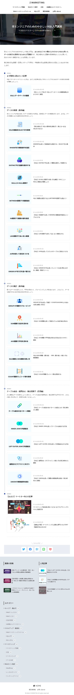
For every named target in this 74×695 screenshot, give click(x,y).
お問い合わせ (57, 11)
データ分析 (10, 660)
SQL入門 (37, 11)
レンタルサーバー (12, 672)
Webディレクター (12, 612)
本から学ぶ (10, 640)
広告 (42, 7)
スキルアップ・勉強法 (13, 628)
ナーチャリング (12, 656)
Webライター (11, 616)
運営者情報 (46, 11)
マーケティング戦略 (19, 7)
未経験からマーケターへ (54, 7)
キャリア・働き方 (12, 608)
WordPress (10, 668)
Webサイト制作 (33, 7)
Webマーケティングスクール (22, 11)
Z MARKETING (37, 2)
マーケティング (11, 644)
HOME (38, 686)
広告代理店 (10, 620)
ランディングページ (13, 676)
